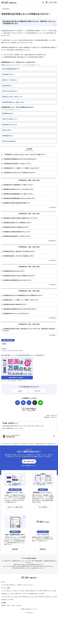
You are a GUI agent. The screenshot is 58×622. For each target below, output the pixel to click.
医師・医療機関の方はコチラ (29, 465)
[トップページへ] (29, 579)
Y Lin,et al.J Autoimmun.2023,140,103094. (12, 350)
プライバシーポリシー (10, 64)
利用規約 (3, 64)
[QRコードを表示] (23, 402)
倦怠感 (4, 343)
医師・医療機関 (30, 564)
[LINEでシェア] (40, 402)
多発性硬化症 (5, 30)
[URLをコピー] (17, 402)
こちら (27, 568)
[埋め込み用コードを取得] (29, 402)
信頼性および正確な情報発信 (18, 566)
